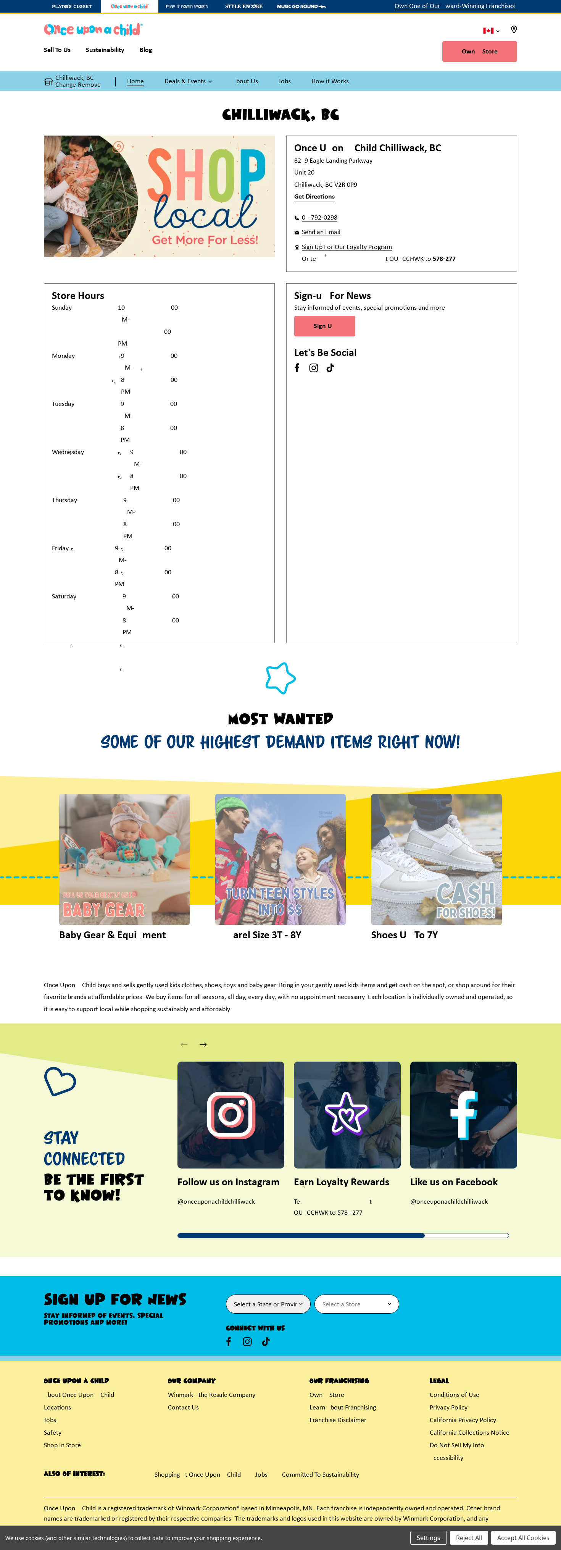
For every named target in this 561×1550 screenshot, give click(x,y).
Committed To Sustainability (320, 1475)
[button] (188, 81)
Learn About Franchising (343, 1407)
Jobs (50, 1420)
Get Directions (314, 196)
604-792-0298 (319, 217)
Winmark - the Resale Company (211, 1395)
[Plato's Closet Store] (72, 6)
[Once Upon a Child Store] (129, 6)
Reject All (469, 1538)
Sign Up (325, 326)
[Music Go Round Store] (301, 6)
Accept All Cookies (523, 1538)
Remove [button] (89, 85)
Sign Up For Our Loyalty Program (347, 247)
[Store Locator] (514, 32)
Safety (52, 1433)
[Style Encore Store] (244, 6)
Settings (428, 1538)
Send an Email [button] (321, 232)
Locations (57, 1407)
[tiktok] (330, 367)
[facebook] (296, 367)
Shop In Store (62, 1445)
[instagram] (313, 367)
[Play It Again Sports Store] (187, 6)
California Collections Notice (469, 1433)
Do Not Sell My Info (457, 1445)
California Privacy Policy (463, 1420)
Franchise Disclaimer (338, 1420)
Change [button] (65, 85)
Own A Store (480, 51)
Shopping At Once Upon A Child (198, 1475)
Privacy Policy (449, 1407)
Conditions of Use (454, 1395)
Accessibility (446, 1458)
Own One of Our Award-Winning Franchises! (456, 6)
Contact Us (183, 1407)
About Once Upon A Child (79, 1395)
